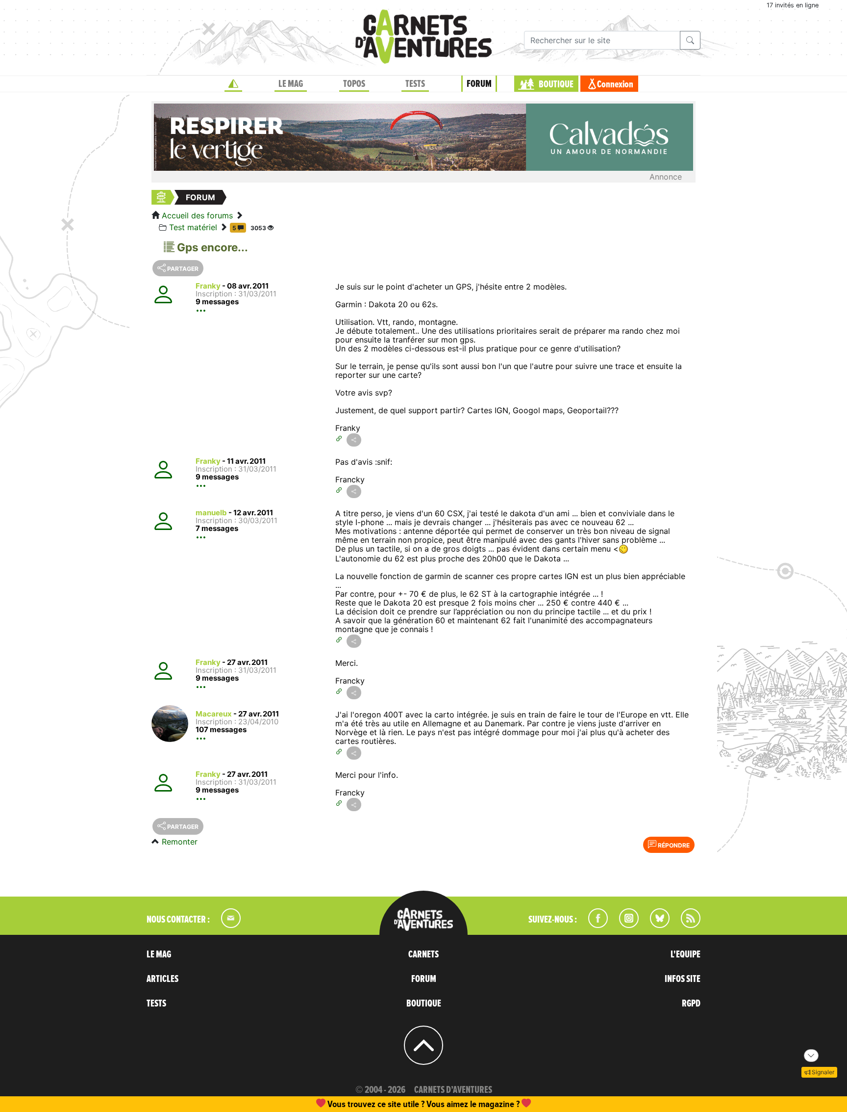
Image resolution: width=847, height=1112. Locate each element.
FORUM (479, 84)
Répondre (673, 845)
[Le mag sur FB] (593, 925)
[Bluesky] (655, 925)
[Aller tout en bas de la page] (811, 1055)
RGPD (691, 1003)
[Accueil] (233, 84)
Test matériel (193, 227)
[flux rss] (685, 925)
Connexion (615, 84)
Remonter (180, 842)
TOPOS (354, 84)
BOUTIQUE (556, 84)
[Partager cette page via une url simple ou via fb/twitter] (354, 440)
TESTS (415, 84)
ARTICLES (162, 979)
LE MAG (290, 84)
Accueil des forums (197, 215)
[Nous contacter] (226, 925)
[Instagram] (624, 925)
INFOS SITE (682, 979)
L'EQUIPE (685, 954)
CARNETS (423, 954)
